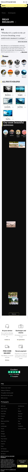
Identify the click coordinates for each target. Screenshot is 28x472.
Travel (2, 428)
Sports (2, 431)
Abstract (20, 413)
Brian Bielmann (8, 96)
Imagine (20, 95)
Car (19, 408)
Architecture (21, 406)
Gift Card (3, 406)
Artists (2, 7)
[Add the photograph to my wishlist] (13, 95)
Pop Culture (4, 438)
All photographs (12, 13)
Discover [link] (14, 314)
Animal (2, 423)
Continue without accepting (22, 462)
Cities (2, 418)
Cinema (3, 443)
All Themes (3, 448)
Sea (19, 421)
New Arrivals (4, 408)
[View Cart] (24, 2)
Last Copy (3, 411)
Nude (19, 423)
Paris (2, 446)
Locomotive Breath (7, 107)
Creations (20, 426)
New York (3, 441)
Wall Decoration (5, 451)
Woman (20, 416)
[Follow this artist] (15, 22)
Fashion (3, 416)
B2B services (4, 398)
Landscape (3, 426)
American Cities (22, 428)
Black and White (5, 421)
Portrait (20, 418)
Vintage (3, 433)
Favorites (3, 413)
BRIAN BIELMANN (10, 7)
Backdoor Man (8, 95)
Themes (4, 13)
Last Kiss (20, 107)
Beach (19, 411)
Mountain (3, 436)
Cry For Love (8, 119)
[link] (8, 2)
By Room (3, 453)
